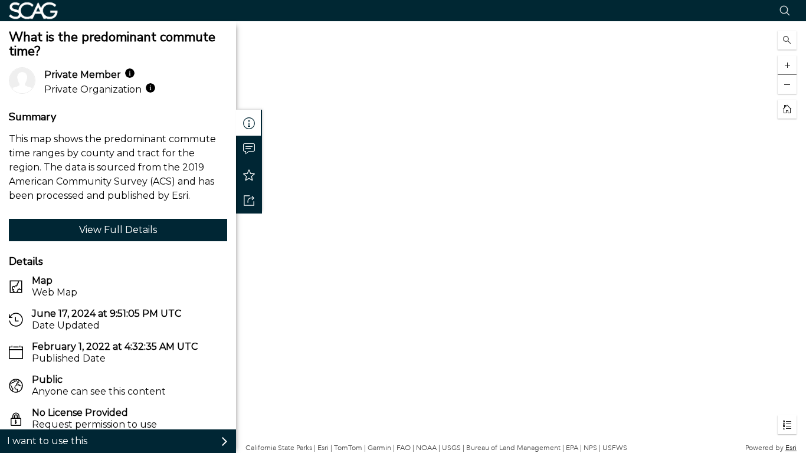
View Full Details (118, 229)
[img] (130, 73)
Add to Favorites (249, 175)
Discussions (249, 149)
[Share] (249, 201)
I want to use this (47, 441)
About (249, 123)
